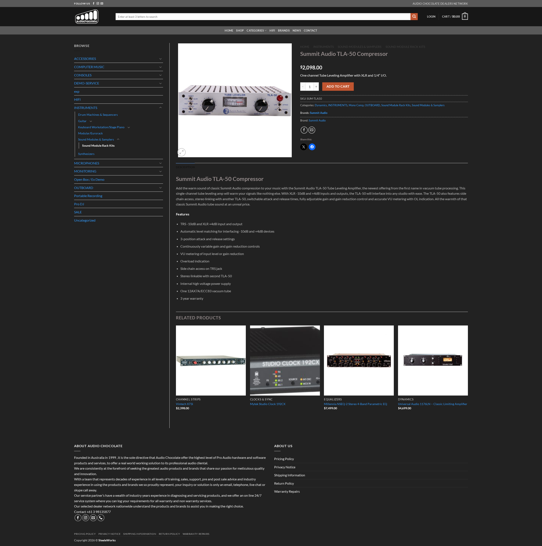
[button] (431, 16)
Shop (240, 30)
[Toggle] (160, 58)
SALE (78, 212)
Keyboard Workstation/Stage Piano (101, 127)
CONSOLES (82, 75)
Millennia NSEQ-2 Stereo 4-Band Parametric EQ (355, 404)
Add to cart (338, 86)
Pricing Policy (284, 459)
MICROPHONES (86, 163)
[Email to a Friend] (311, 130)
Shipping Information (289, 475)
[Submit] (414, 16)
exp (76, 91)
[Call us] (100, 517)
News (297, 30)
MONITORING (85, 171)
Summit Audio (318, 112)
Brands (284, 30)
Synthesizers (86, 154)
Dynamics (321, 105)
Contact (310, 30)
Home (229, 30)
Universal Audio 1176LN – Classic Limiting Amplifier (432, 404)
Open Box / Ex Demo (89, 179)
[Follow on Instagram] (98, 3)
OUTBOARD (83, 188)
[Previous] (176, 373)
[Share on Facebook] (304, 130)
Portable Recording (88, 196)
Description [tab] (185, 167)
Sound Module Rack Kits (98, 145)
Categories (255, 30)
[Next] (468, 373)
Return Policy (284, 483)
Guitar (82, 121)
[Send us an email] (102, 3)
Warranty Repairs (287, 491)
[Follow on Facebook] (93, 3)
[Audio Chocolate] (91, 16)
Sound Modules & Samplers (96, 139)
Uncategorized (84, 220)
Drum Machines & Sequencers (98, 114)
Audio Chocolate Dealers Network (440, 3)
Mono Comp (356, 105)
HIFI (272, 30)
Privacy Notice (284, 467)
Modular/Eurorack (90, 133)
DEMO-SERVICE (86, 83)
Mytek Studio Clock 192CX (267, 404)
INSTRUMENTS (85, 108)
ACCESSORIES (85, 59)
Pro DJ (79, 204)
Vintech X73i (184, 404)
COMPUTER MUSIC (89, 67)
